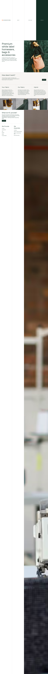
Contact (42, 20)
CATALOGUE (30, 20)
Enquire (44, 79)
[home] (6, 20)
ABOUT (18, 20)
